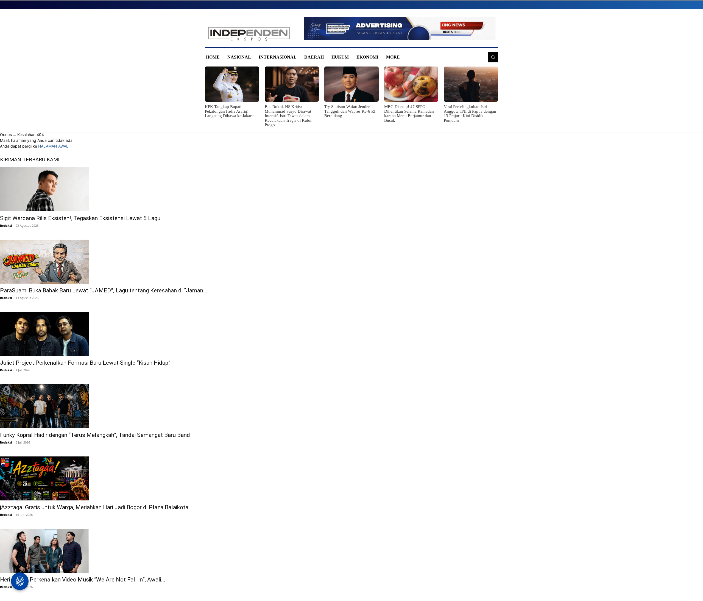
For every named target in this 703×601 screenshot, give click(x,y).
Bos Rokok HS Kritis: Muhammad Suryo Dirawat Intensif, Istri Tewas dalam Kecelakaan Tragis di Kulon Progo (289, 115)
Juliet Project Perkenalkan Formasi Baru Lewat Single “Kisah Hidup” (85, 362)
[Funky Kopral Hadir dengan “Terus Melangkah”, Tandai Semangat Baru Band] (351, 406)
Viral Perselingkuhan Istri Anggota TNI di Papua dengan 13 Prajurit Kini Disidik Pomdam (470, 113)
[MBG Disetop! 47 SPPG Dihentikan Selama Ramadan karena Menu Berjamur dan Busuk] (411, 84)
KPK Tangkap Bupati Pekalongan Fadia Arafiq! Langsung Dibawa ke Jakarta (230, 111)
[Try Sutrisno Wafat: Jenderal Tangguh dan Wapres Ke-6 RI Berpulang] (351, 84)
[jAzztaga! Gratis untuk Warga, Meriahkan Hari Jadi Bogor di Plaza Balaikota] (351, 478)
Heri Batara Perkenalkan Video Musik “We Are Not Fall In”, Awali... (82, 579)
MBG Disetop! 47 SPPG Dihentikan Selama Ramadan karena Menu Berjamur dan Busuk (409, 113)
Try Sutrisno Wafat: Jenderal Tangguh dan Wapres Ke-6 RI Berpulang (349, 111)
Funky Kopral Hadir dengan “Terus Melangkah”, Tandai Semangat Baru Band (95, 435)
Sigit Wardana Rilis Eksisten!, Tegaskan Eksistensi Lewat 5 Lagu (80, 218)
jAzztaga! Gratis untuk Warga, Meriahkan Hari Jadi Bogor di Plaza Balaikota (94, 507)
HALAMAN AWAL (53, 146)
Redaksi (6, 225)
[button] (493, 57)
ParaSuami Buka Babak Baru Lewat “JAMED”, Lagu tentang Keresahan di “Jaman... (103, 290)
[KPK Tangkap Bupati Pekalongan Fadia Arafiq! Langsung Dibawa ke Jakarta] (232, 84)
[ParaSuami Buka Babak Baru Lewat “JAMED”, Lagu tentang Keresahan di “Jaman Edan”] (351, 262)
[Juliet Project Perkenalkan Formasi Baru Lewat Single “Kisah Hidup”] (351, 334)
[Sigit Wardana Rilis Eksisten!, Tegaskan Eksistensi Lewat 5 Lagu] (351, 189)
